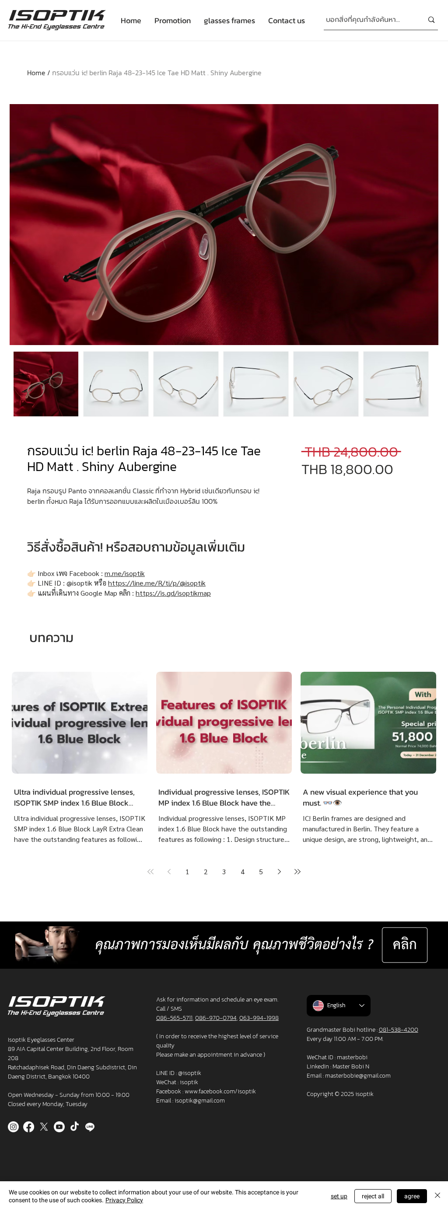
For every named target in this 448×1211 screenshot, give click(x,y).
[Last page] (297, 871)
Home (36, 72)
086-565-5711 (174, 1018)
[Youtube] (59, 1126)
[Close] (437, 1196)
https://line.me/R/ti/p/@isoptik (157, 582)
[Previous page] (169, 871)
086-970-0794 (216, 1018)
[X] (43, 1126)
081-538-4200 (398, 1029)
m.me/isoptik (125, 573)
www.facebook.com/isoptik (220, 1091)
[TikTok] (74, 1126)
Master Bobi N (350, 1066)
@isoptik (189, 1073)
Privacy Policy (124, 1200)
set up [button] (339, 1196)
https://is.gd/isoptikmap (173, 592)
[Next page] (279, 871)
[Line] (89, 1126)
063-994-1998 (259, 1018)
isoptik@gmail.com (200, 1100)
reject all (373, 1196)
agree (412, 1196)
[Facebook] (28, 1126)
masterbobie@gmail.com (358, 1075)
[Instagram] (13, 1126)
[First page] (150, 871)
